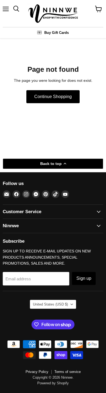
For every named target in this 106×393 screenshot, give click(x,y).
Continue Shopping (53, 96)
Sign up (83, 278)
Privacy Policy (37, 372)
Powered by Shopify (53, 383)
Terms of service (67, 372)
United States (50, 304)
